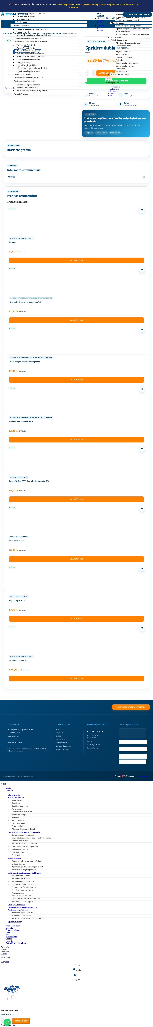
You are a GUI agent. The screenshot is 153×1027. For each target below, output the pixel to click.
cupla (112, 93)
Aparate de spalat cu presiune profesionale (33, 35)
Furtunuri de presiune (25, 16)
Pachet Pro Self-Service (25, 48)
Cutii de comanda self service (28, 59)
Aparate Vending (21, 94)
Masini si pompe (20, 25)
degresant (113, 91)
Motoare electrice (23, 32)
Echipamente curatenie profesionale (28, 78)
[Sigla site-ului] (14, 16)
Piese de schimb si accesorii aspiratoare (32, 91)
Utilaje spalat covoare (22, 74)
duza (111, 95)
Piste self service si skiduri (26, 65)
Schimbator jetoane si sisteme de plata (31, 68)
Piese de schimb (22, 62)
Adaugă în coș (21, 1021)
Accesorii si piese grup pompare (29, 38)
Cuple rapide (21, 22)
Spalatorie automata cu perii (27, 71)
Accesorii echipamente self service (30, 54)
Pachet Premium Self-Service (28, 51)
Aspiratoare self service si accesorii (30, 57)
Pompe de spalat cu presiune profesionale (33, 29)
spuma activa (115, 87)
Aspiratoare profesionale (24, 81)
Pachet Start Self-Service (26, 45)
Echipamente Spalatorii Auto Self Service (30, 41)
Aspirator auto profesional (27, 88)
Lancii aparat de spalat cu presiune (30, 13)
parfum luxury (115, 89)
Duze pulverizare (23, 19)
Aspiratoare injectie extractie (28, 85)
